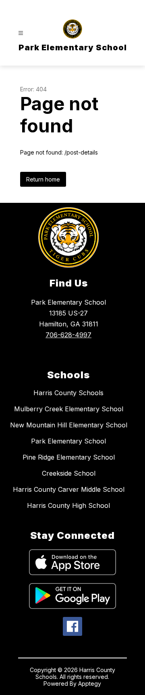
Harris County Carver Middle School (68, 489)
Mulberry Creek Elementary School (68, 409)
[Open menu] (20, 33)
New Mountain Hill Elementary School (68, 425)
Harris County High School (68, 505)
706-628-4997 (68, 335)
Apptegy (89, 683)
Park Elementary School (68, 441)
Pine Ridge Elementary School (69, 457)
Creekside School (68, 473)
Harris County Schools (68, 393)
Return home (43, 179)
